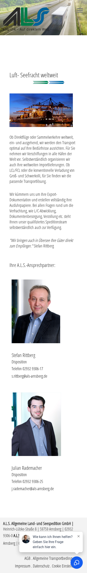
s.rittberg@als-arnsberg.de (29, 376)
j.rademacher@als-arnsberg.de (33, 488)
